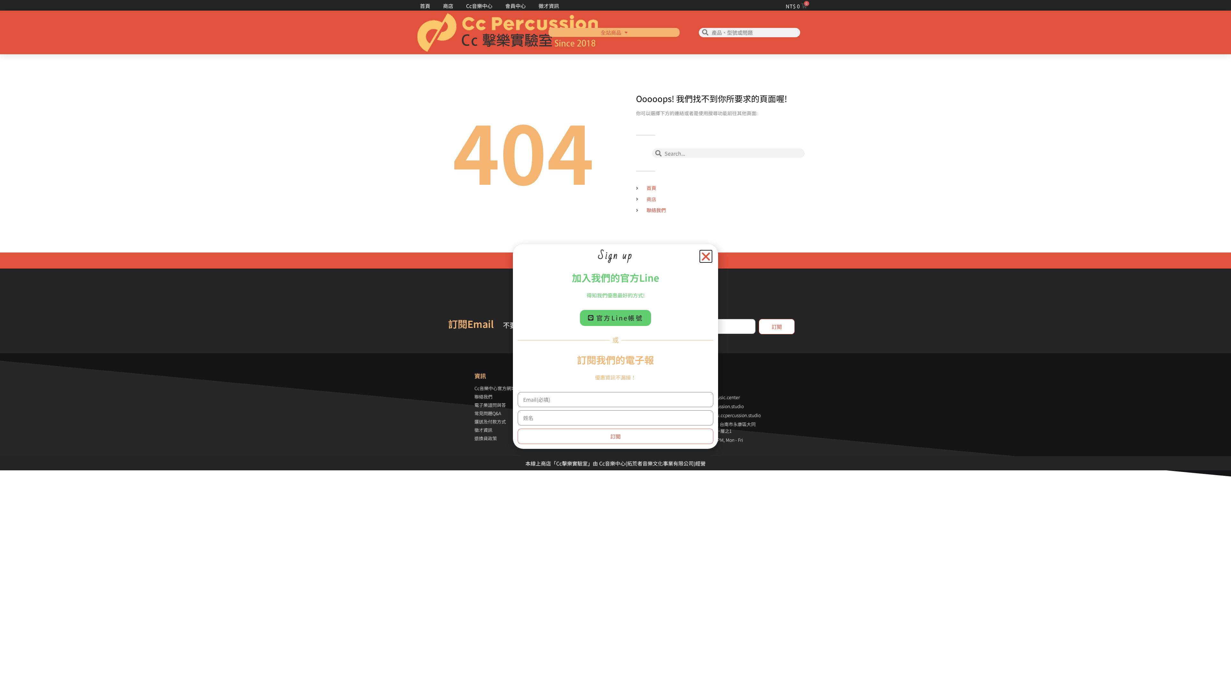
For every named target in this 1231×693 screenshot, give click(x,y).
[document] (615, 346)
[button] (706, 256)
